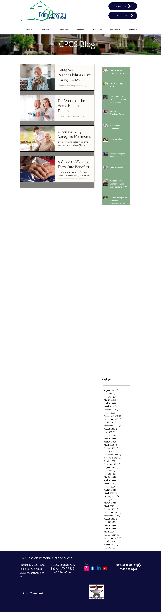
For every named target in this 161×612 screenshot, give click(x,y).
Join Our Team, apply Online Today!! (127, 567)
